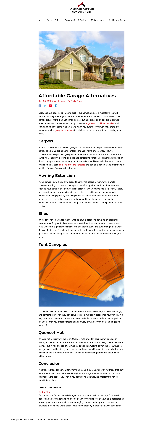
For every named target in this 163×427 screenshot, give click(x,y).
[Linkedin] (56, 105)
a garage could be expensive (100, 123)
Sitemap (65, 419)
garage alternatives (64, 130)
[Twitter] (45, 105)
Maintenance (59, 101)
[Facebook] (40, 105)
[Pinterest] (50, 105)
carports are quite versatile (72, 165)
